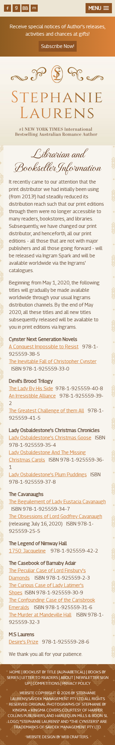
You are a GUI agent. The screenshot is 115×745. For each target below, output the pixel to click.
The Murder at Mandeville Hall (40, 615)
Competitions (46, 683)
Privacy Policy (76, 683)
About (67, 677)
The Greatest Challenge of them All (46, 411)
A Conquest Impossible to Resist (44, 347)
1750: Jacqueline (27, 551)
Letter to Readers (39, 677)
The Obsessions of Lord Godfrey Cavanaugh (55, 516)
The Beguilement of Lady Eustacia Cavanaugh (57, 502)
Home (15, 672)
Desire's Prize (23, 642)
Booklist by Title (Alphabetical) (54, 672)
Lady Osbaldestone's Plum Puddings (48, 475)
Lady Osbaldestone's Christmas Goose (50, 438)
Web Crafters (74, 737)
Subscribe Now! (57, 46)
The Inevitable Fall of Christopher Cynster (53, 361)
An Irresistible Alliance (32, 396)
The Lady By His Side (31, 388)
